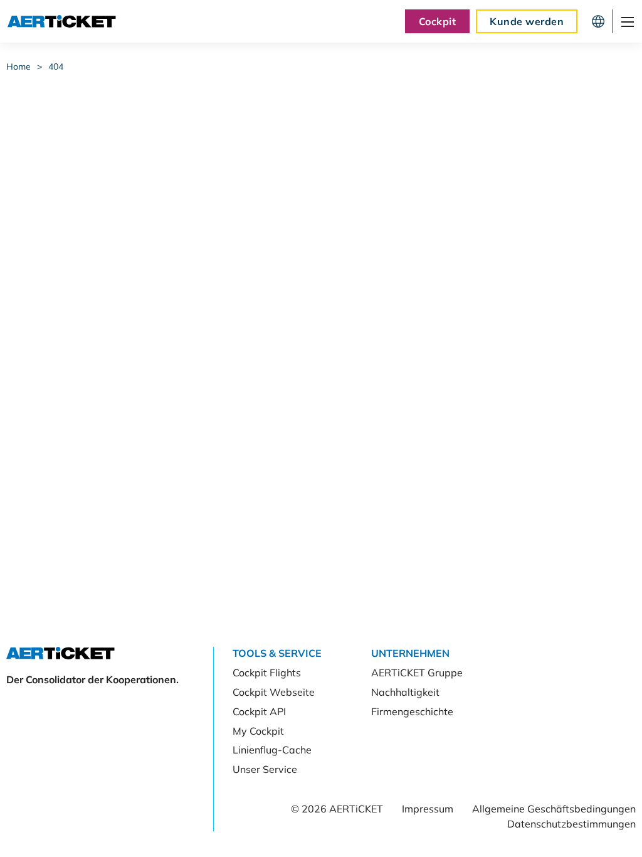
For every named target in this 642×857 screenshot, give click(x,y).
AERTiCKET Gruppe (417, 672)
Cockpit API (259, 711)
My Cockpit (258, 731)
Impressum (427, 808)
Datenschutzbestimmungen (571, 823)
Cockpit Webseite (274, 692)
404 (55, 66)
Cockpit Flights (267, 672)
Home (18, 66)
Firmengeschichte (412, 711)
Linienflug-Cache (272, 749)
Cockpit (437, 21)
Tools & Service (277, 653)
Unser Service (265, 769)
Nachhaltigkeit (405, 692)
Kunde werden (527, 21)
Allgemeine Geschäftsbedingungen (554, 808)
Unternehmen (410, 653)
